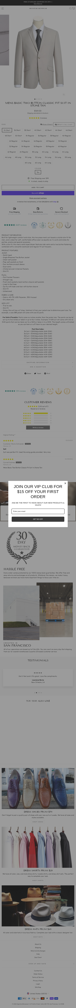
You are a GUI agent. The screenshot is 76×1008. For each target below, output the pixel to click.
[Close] (65, 483)
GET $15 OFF (38, 519)
